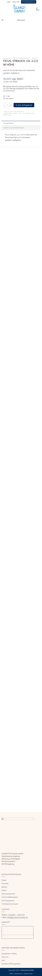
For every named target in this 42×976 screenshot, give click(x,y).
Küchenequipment (8, 894)
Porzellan (5, 883)
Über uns (5, 957)
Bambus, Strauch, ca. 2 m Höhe (21, 722)
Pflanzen (35, 58)
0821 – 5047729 (13, 2)
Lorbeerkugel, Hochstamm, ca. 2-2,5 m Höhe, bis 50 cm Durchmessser (21, 393)
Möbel (4, 890)
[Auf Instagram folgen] (6, 869)
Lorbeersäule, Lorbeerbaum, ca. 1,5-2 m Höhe (21, 459)
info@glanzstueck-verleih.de (17, 917)
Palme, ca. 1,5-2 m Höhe (21, 327)
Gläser (4, 880)
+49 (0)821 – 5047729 (16, 915)
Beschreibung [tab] (8, 123)
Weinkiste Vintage (21, 657)
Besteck (4, 887)
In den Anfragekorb (24, 105)
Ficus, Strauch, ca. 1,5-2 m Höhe (21, 787)
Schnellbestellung (28, 2)
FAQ (3, 960)
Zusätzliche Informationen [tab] (13, 128)
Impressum (18, 974)
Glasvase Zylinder (21, 592)
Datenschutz (28, 974)
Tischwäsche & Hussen (10, 904)
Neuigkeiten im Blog (9, 953)
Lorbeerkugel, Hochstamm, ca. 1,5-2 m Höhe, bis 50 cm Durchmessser (21, 261)
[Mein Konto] (31, 9)
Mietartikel (7, 58)
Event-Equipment (8, 900)
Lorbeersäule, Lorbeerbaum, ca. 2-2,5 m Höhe (21, 526)
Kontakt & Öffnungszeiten (11, 964)
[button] (3, 9)
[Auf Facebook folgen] (3, 869)
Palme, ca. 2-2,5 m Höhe (21, 195)
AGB (10, 974)
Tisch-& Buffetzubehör (21, 58)
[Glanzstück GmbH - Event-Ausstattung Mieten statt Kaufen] (19, 10)
